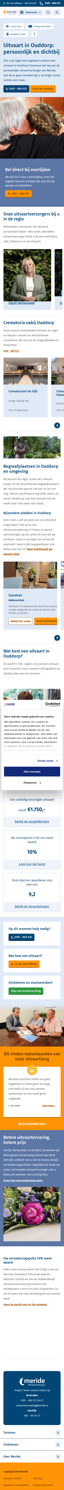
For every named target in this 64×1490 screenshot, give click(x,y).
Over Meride (11, 1456)
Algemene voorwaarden (16, 1485)
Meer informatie (46, 621)
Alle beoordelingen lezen (32, 1124)
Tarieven (9, 1432)
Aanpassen (30, 782)
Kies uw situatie (43, 88)
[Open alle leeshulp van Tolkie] (34, 34)
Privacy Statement (43, 1485)
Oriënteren (10, 1444)
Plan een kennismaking (26, 991)
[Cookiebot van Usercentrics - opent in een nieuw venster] (45, 704)
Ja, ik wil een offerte (24, 964)
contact (42, 1390)
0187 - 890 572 (52, 3)
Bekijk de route (20, 621)
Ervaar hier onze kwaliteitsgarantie (23, 1181)
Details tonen (45, 760)
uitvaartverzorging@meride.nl (32, 1405)
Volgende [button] (57, 425)
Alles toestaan (32, 771)
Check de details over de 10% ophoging (25, 1305)
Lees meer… (48, 1106)
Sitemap (37, 1478)
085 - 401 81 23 (32, 1415)
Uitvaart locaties (12, 1478)
